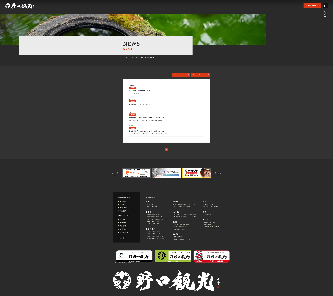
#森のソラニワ (161, 107)
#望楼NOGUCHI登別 (146, 120)
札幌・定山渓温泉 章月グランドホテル (184, 204)
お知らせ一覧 (134, 58)
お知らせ (133, 101)
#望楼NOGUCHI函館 (137, 120)
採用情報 (123, 226)
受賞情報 (133, 88)
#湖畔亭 (166, 107)
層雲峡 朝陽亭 (178, 237)
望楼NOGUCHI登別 (152, 206)
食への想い (123, 201)
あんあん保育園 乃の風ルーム (155, 224)
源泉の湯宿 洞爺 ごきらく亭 (154, 217)
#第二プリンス (183, 107)
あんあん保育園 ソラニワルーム (155, 238)
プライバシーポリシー (130, 238)
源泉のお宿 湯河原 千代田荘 (211, 227)
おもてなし (123, 204)
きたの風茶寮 (207, 214)
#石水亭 (170, 107)
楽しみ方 (123, 211)
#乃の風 (130, 93)
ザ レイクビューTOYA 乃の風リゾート (157, 219)
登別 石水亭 (150, 204)
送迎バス (123, 229)
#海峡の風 (160, 120)
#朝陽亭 (156, 107)
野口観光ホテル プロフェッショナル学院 (185, 217)
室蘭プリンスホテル (208, 204)
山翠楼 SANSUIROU (209, 222)
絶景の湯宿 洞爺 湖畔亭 (153, 214)
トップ (125, 58)
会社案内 (123, 223)
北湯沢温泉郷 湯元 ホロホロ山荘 (155, 236)
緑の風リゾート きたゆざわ (154, 231)
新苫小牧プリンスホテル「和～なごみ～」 (185, 214)
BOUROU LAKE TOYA (153, 221)
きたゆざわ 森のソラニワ (153, 234)
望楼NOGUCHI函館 (179, 229)
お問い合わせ (312, 6)
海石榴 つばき (207, 224)
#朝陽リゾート (136, 93)
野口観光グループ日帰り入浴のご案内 (139, 104)
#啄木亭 (137, 107)
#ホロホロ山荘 (132, 107)
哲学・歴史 (123, 208)
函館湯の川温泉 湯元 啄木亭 (181, 224)
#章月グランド (176, 107)
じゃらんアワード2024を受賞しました (139, 91)
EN (325, 17)
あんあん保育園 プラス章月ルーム (183, 206)
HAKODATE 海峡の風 (180, 227)
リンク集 (120, 238)
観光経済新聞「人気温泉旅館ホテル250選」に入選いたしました (146, 117)
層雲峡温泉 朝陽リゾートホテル (182, 239)
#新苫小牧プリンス (143, 107)
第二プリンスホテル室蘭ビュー (211, 206)
